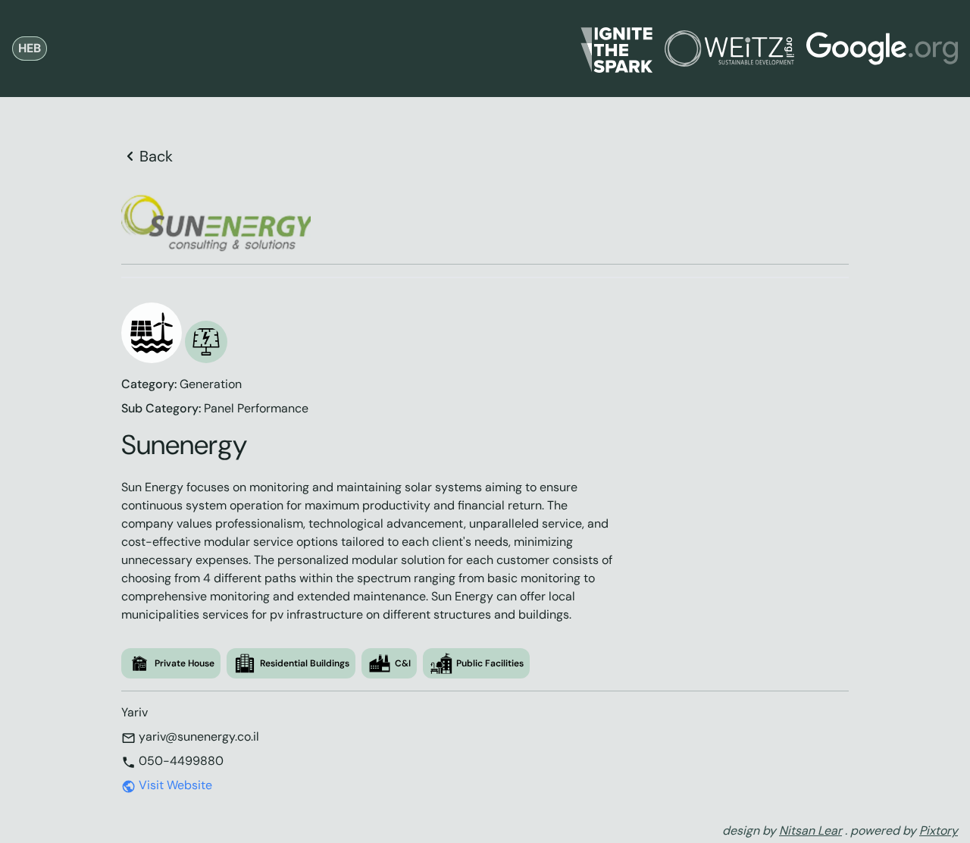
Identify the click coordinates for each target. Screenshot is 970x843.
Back (156, 156)
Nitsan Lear (810, 830)
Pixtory (938, 830)
